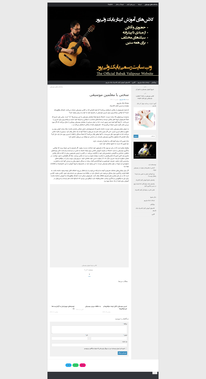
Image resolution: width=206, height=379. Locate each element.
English (110, 4)
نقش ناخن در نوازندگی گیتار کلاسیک (145, 190)
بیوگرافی (153, 82)
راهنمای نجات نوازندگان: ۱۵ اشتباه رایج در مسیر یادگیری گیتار (145, 185)
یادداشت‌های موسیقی (151, 4)
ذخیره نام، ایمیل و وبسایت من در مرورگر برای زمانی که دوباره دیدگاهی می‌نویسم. (104, 349)
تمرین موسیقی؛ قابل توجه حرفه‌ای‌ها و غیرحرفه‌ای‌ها (115, 307)
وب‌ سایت (124, 342)
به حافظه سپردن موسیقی (93, 306)
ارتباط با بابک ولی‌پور (143, 82)
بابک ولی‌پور (122, 100)
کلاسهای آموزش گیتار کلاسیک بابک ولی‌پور (117, 82)
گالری (133, 82)
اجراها (140, 4)
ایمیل (125, 335)
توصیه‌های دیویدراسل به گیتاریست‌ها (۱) (63, 307)
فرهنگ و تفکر (120, 4)
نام (86, 335)
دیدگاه (125, 324)
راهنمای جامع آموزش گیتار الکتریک (145, 180)
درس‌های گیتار (131, 4)
